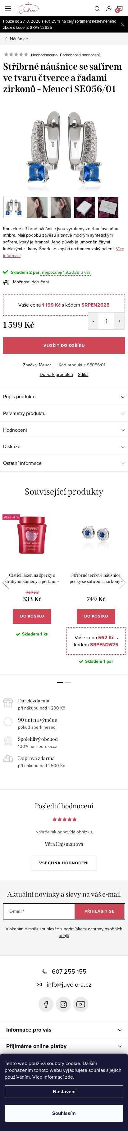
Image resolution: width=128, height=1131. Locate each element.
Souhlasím (64, 1113)
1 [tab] (60, 682)
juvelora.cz (63, 1004)
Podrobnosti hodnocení (80, 54)
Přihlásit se (100, 911)
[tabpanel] (32, 591)
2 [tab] (68, 682)
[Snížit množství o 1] (93, 320)
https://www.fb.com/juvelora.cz (46, 1004)
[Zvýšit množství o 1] (119, 320)
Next (122, 582)
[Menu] (8, 8)
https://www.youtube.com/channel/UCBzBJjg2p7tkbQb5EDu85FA (80, 1004)
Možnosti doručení (31, 282)
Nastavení (64, 1091)
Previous (5, 582)
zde (69, 1076)
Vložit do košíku (64, 345)
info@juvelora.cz (69, 984)
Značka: (38, 365)
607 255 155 (69, 971)
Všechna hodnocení (64, 863)
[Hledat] (97, 8)
